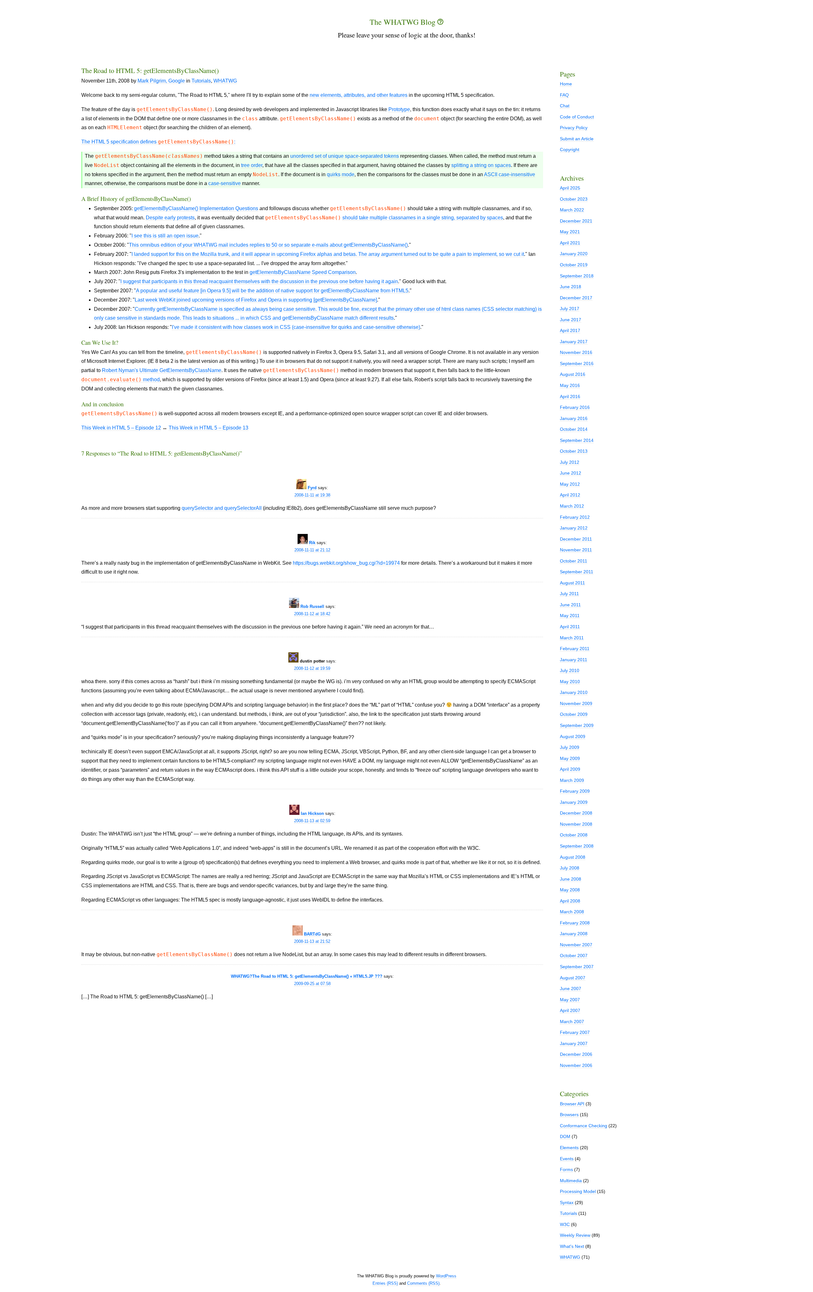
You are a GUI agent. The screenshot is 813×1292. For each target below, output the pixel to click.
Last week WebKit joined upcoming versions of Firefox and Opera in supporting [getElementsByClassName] (256, 300)
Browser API (572, 1103)
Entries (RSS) (385, 1283)
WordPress (446, 1276)
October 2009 (574, 714)
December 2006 (576, 1054)
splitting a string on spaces (481, 165)
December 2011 (576, 539)
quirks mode (340, 174)
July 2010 (569, 670)
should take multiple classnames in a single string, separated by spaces (422, 217)
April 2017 (570, 330)
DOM (565, 1136)
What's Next (572, 1246)
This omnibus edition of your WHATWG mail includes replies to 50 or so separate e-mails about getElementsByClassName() (268, 245)
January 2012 (574, 527)
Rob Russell (312, 606)
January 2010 (574, 692)
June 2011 (570, 604)
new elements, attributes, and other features (358, 95)
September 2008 (577, 846)
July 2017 (569, 308)
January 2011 (573, 659)
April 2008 (570, 900)
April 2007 (570, 1010)
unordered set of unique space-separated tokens (344, 156)
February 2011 (574, 648)
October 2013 (574, 451)
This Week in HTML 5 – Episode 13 (208, 427)
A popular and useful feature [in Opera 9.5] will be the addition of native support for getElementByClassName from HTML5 (272, 290)
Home (566, 83)
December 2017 (576, 297)
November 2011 (576, 549)
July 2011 (569, 593)
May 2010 (570, 681)
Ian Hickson (312, 813)
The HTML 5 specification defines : (158, 142)
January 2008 (574, 933)
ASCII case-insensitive (509, 174)
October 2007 (574, 955)
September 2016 (577, 363)
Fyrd (312, 487)
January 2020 (574, 253)
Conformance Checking (583, 1125)
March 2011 (572, 637)
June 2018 (570, 286)
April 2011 (570, 626)
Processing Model (578, 1191)
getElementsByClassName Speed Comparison (303, 272)
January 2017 (574, 341)
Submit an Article (577, 138)
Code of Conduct (577, 116)
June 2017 (570, 319)
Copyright (569, 149)
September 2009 (577, 725)
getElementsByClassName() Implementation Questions (196, 208)
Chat (564, 105)
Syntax (567, 1202)
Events (567, 1158)
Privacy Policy (574, 127)
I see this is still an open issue (164, 235)
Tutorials (201, 80)
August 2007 (572, 977)
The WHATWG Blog (403, 22)
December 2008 (576, 813)
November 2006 (576, 1065)
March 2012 (572, 506)
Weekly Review (575, 1235)
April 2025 (570, 187)
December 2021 (576, 220)
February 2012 (575, 517)
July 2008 (569, 867)
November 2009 (576, 703)
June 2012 (570, 473)
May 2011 (570, 615)
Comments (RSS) (423, 1283)
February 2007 (575, 1032)
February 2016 (575, 407)
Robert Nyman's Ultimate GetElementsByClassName (161, 370)
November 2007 (576, 944)
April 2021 (570, 242)
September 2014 (577, 440)
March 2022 (572, 209)
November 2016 (576, 352)
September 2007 (577, 966)
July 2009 (569, 747)
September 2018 (577, 275)
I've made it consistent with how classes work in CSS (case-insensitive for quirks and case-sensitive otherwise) (296, 327)
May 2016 (570, 385)
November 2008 (576, 824)
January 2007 (574, 1043)
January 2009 (574, 802)
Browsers (569, 1114)
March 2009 (572, 780)
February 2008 (575, 922)
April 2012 (570, 494)
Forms (566, 1169)
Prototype (399, 109)
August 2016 (572, 374)
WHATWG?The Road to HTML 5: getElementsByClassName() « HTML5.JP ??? (306, 976)
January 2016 (574, 418)
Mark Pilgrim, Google (161, 80)
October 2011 (573, 560)
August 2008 (572, 857)
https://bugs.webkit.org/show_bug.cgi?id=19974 (346, 563)
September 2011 (576, 571)
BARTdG (312, 934)
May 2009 (570, 758)
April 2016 (570, 396)
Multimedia (571, 1180)
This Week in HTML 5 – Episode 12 (121, 427)
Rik (312, 542)
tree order (251, 165)
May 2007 (570, 999)
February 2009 (575, 791)
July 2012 (569, 462)
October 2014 (574, 429)
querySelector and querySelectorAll (222, 508)
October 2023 (574, 199)
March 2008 (572, 911)
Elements (569, 1147)
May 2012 (570, 484)
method (120, 380)
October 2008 (574, 834)
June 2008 (570, 879)
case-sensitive (224, 183)
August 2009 (572, 736)
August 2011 (572, 582)
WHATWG (225, 80)
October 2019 (574, 264)
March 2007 (572, 1021)
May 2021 (570, 231)
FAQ (564, 94)
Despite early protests (170, 217)
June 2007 (570, 988)
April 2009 (570, 769)
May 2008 (570, 889)
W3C (565, 1224)
